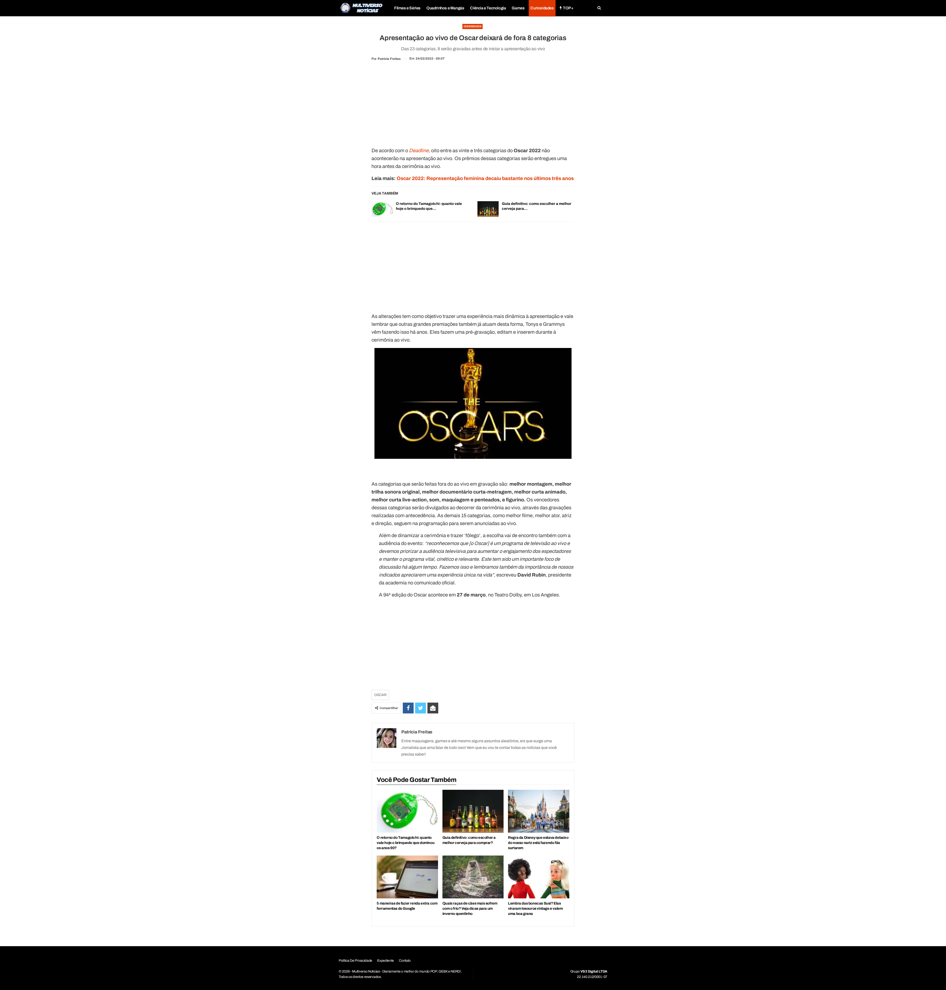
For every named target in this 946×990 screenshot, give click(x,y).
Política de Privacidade (355, 960)
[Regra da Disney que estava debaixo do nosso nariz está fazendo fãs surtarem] (538, 811)
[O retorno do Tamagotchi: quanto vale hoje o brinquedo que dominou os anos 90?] (382, 209)
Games (518, 8)
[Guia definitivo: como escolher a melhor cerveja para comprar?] (488, 209)
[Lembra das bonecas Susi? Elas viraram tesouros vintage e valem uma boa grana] (538, 877)
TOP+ (568, 8)
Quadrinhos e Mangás (445, 8)
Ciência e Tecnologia (488, 8)
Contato (405, 960)
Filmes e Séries (407, 8)
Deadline (419, 150)
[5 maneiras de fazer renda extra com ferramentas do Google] (407, 877)
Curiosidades (542, 8)
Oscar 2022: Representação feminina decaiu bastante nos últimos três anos (485, 178)
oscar (380, 695)
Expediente (385, 960)
